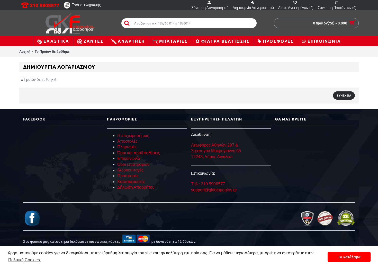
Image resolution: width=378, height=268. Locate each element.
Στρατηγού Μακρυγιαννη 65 (216, 151)
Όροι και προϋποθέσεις (138, 153)
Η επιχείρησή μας (133, 135)
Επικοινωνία (128, 158)
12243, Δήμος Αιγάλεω (211, 156)
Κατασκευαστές (131, 181)
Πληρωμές (127, 147)
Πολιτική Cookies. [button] (24, 260)
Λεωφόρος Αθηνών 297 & (214, 145)
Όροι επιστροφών (133, 164)
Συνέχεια (344, 95)
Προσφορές (128, 176)
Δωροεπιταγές (130, 170)
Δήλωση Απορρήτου (136, 187)
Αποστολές (127, 141)
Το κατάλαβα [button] (349, 257)
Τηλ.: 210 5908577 (208, 184)
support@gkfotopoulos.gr (214, 190)
